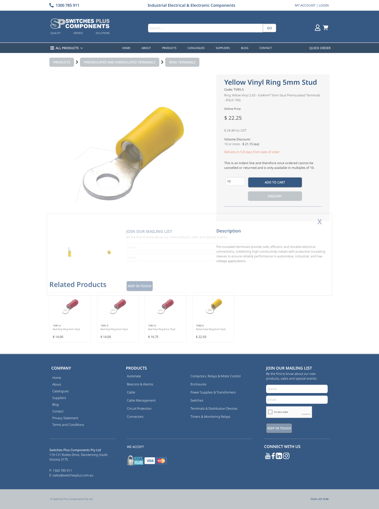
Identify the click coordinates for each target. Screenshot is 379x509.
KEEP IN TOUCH (139, 286)
